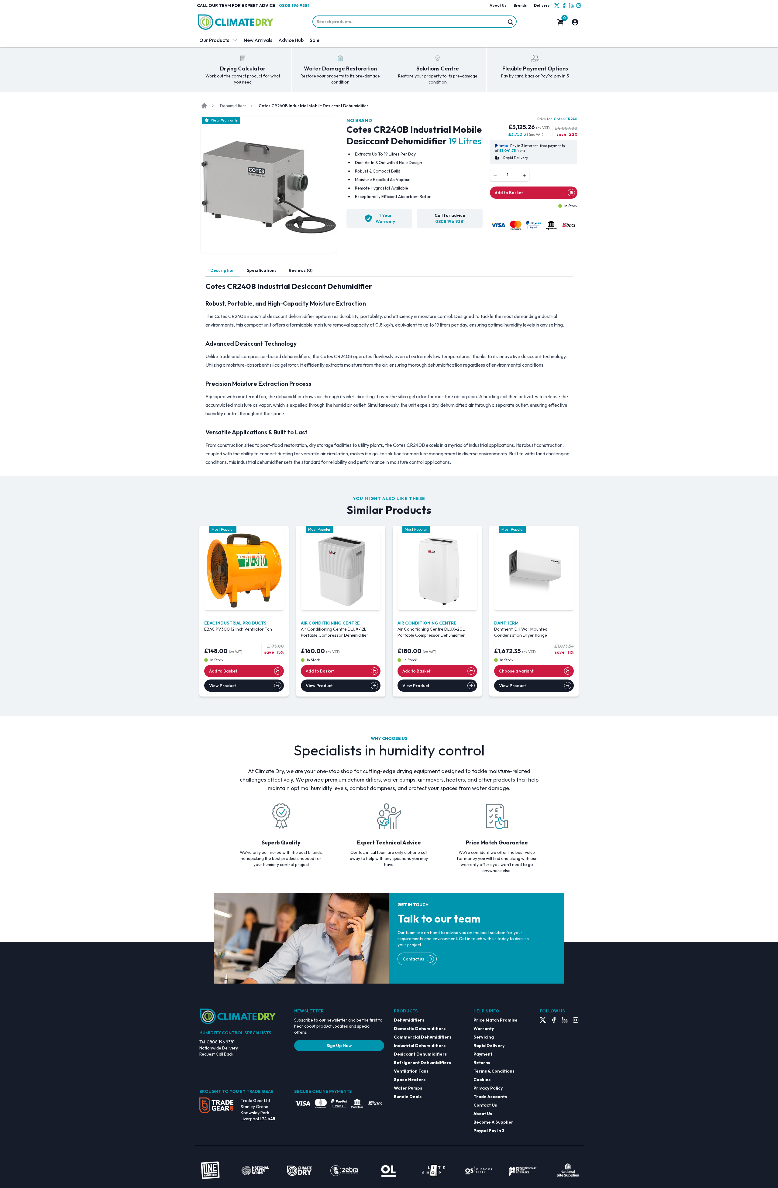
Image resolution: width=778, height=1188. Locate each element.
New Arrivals (258, 40)
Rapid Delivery (488, 1045)
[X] (556, 5)
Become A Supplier (493, 1122)
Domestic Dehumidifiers (420, 1028)
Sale (314, 40)
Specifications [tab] (262, 270)
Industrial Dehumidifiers (420, 1045)
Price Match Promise (495, 1020)
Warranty (483, 1028)
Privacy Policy (488, 1088)
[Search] (510, 22)
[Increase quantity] (524, 175)
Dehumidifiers (233, 105)
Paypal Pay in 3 (488, 1130)
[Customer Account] (575, 22)
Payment (482, 1054)
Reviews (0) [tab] (300, 270)
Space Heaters (409, 1079)
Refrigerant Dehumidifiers (422, 1062)
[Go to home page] (204, 105)
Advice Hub (291, 40)
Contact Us (485, 1105)
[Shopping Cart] (560, 22)
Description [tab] (222, 270)
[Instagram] (578, 5)
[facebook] (564, 5)
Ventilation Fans (411, 1071)
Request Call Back (216, 1054)
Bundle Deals (408, 1096)
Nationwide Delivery (218, 1048)
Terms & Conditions (494, 1071)
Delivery (541, 5)
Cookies (482, 1079)
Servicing (483, 1037)
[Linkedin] (571, 5)
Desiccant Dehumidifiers (420, 1054)
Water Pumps (408, 1088)
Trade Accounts (490, 1096)
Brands (520, 5)
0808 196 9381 (294, 5)
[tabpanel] (389, 374)
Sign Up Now (339, 1045)
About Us (498, 5)
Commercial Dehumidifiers (422, 1037)
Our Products (214, 40)
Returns (481, 1062)
